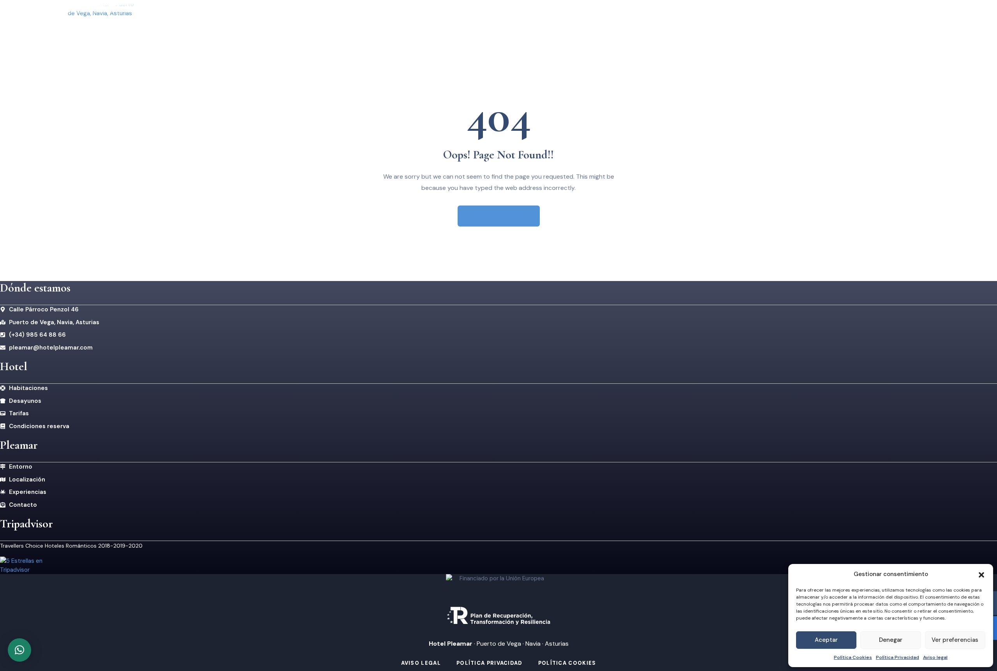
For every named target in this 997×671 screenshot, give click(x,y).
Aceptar (826, 640)
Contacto (622, 34)
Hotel (403, 34)
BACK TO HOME (498, 216)
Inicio (367, 34)
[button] (981, 574)
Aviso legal (935, 657)
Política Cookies (853, 657)
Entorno (514, 34)
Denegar (890, 640)
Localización (567, 34)
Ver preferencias (955, 640)
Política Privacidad (897, 657)
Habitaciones (461, 34)
